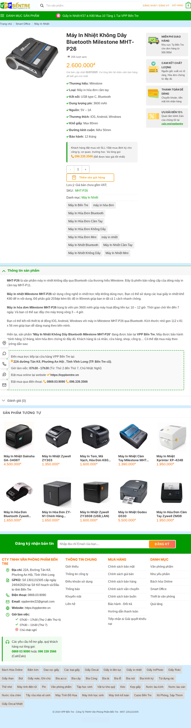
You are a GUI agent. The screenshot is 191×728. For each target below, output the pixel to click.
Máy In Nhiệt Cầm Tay (117, 245)
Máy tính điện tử (27, 686)
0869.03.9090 (37, 595)
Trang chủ (6, 23)
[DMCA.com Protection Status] (95, 719)
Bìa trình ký (147, 678)
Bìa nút (130, 678)
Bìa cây (76, 678)
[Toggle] (3, 270)
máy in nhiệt (109, 237)
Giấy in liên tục (112, 669)
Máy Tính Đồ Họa (66, 695)
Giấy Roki (174, 669)
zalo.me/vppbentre (172, 123)
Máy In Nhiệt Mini (117, 253)
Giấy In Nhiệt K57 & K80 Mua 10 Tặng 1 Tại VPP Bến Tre (100, 15)
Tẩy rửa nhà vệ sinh (38, 695)
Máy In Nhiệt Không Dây (84, 253)
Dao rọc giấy (51, 669)
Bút (21, 678)
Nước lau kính (154, 686)
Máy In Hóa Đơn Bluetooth (86, 213)
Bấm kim (33, 669)
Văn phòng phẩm (61, 686)
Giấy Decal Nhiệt (12, 703)
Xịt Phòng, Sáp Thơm (169, 695)
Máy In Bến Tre (78, 205)
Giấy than (8, 678)
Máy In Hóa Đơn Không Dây (87, 229)
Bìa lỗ (117, 678)
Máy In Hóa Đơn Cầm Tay (85, 221)
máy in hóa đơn (103, 205)
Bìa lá (105, 678)
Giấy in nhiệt (134, 669)
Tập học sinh (84, 686)
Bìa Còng (91, 678)
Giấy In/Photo (155, 669)
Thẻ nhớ (7, 686)
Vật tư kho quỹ (106, 686)
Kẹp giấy (135, 686)
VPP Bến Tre (67, 712)
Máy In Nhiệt (41, 23)
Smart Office (23, 23)
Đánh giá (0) (16, 401)
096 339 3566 (47, 651)
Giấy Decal (91, 669)
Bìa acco (61, 678)
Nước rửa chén (11, 695)
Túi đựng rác (166, 678)
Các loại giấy (72, 669)
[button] (156, 5)
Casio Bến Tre (142, 695)
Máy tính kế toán (119, 695)
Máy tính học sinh (93, 695)
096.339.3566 (84, 156)
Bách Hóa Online (12, 669)
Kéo (122, 686)
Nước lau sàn (176, 686)
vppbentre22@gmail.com (37, 601)
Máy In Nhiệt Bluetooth (83, 245)
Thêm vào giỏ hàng (92, 177)
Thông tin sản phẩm (23, 270)
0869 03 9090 (21, 651)
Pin (44, 686)
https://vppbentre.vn (38, 607)
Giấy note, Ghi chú (39, 678)
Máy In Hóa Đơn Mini (82, 237)
